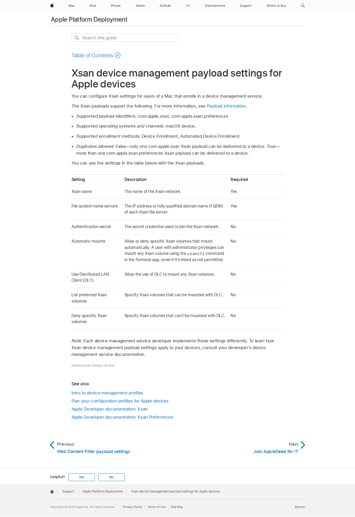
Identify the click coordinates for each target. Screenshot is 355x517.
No (111, 477)
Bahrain (300, 507)
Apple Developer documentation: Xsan (109, 409)
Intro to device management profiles (107, 392)
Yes (81, 477)
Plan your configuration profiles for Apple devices (120, 400)
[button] (303, 5)
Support (68, 491)
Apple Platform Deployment (89, 19)
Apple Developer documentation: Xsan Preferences (122, 417)
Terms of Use (157, 507)
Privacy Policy (132, 507)
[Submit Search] (77, 38)
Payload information (226, 106)
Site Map (177, 507)
